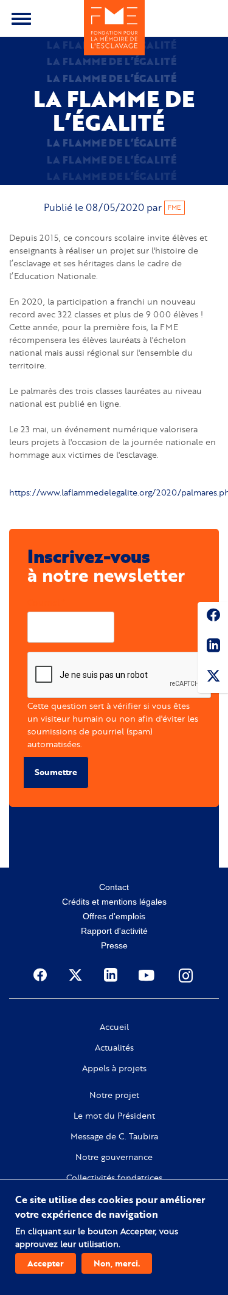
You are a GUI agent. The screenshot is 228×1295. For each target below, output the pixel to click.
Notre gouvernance (114, 1157)
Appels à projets (114, 1068)
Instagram (187, 975)
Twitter (213, 678)
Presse (114, 945)
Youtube (148, 975)
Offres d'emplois (114, 916)
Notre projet (114, 1095)
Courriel (43, 602)
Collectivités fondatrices (114, 1177)
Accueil (114, 1027)
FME (174, 207)
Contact (114, 887)
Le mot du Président (114, 1115)
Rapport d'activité (114, 931)
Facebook (213, 617)
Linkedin (213, 647)
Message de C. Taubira (114, 1136)
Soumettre (56, 771)
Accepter (45, 1263)
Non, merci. (117, 1263)
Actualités (114, 1047)
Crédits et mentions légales (114, 901)
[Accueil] (114, 27)
